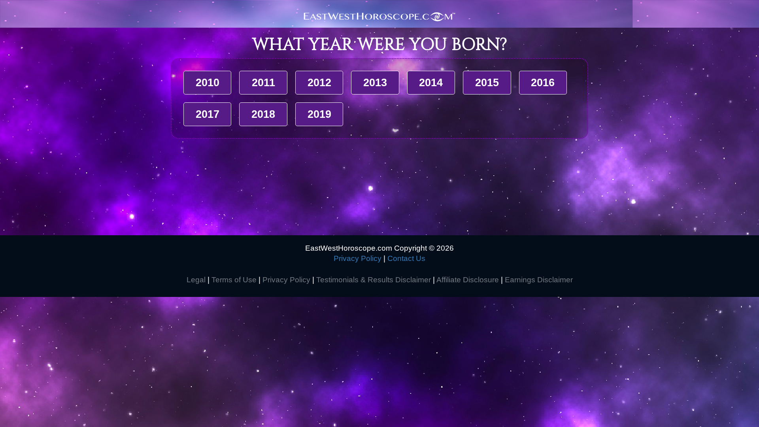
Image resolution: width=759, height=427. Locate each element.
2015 (487, 83)
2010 (207, 83)
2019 (319, 114)
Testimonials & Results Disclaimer (373, 280)
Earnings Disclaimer (539, 280)
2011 (263, 83)
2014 (431, 83)
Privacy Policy (357, 258)
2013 (375, 83)
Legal (196, 280)
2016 (543, 83)
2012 (319, 83)
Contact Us (406, 258)
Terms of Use (234, 280)
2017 (207, 114)
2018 (263, 114)
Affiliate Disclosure (467, 280)
